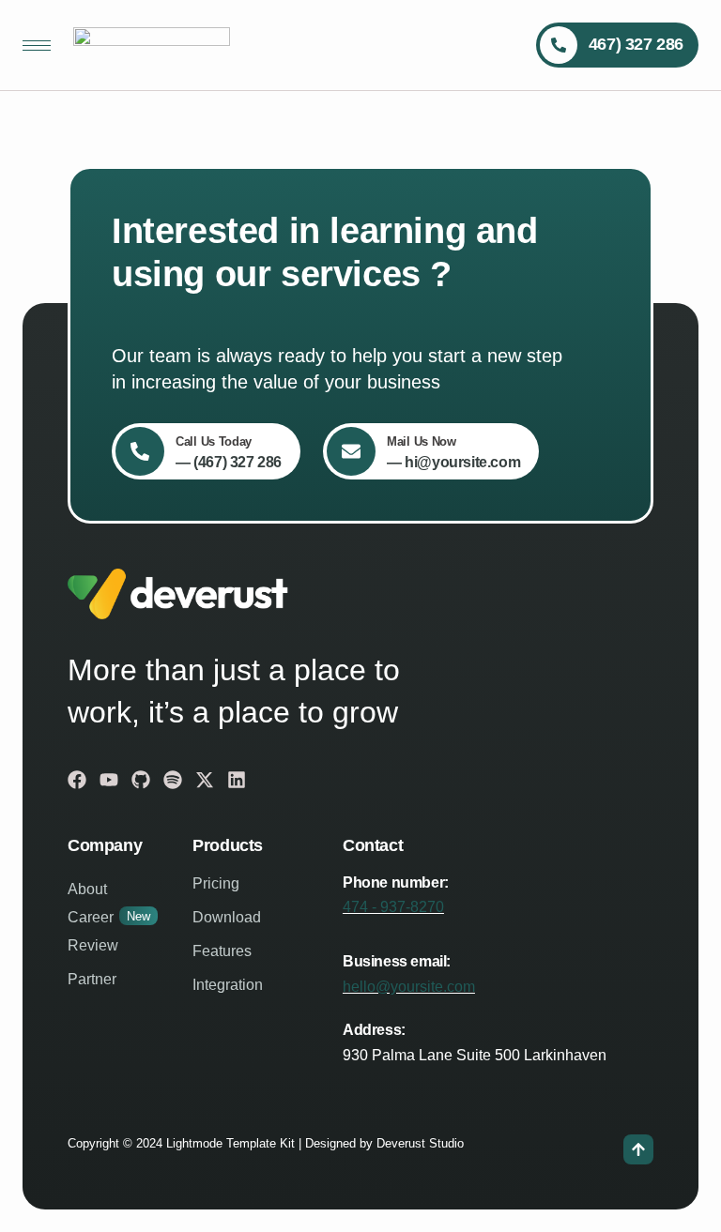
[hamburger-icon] (37, 45)
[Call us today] (139, 451)
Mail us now (421, 441)
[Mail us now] (351, 451)
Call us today (214, 441)
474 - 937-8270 (393, 907)
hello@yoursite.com (409, 987)
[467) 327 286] (558, 45)
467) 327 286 (636, 44)
